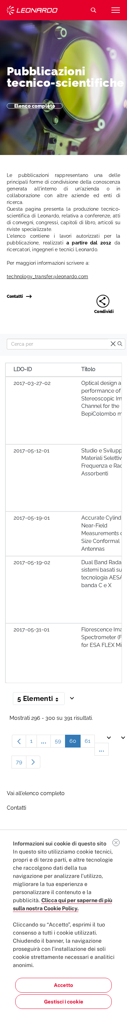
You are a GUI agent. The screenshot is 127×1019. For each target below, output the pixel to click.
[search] (120, 344)
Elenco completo (34, 105)
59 (60, 743)
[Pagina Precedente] (19, 741)
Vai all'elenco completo (36, 793)
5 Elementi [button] (41, 700)
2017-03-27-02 (32, 383)
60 (75, 743)
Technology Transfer (32, 10)
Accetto (63, 985)
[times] (113, 344)
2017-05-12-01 (31, 450)
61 (90, 743)
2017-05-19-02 (32, 562)
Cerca (93, 10)
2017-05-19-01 (32, 518)
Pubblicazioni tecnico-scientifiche (65, 76)
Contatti (15, 296)
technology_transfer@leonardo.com (47, 276)
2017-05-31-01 (31, 629)
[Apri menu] (115, 10)
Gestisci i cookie (63, 1001)
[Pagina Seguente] (33, 762)
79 (21, 763)
